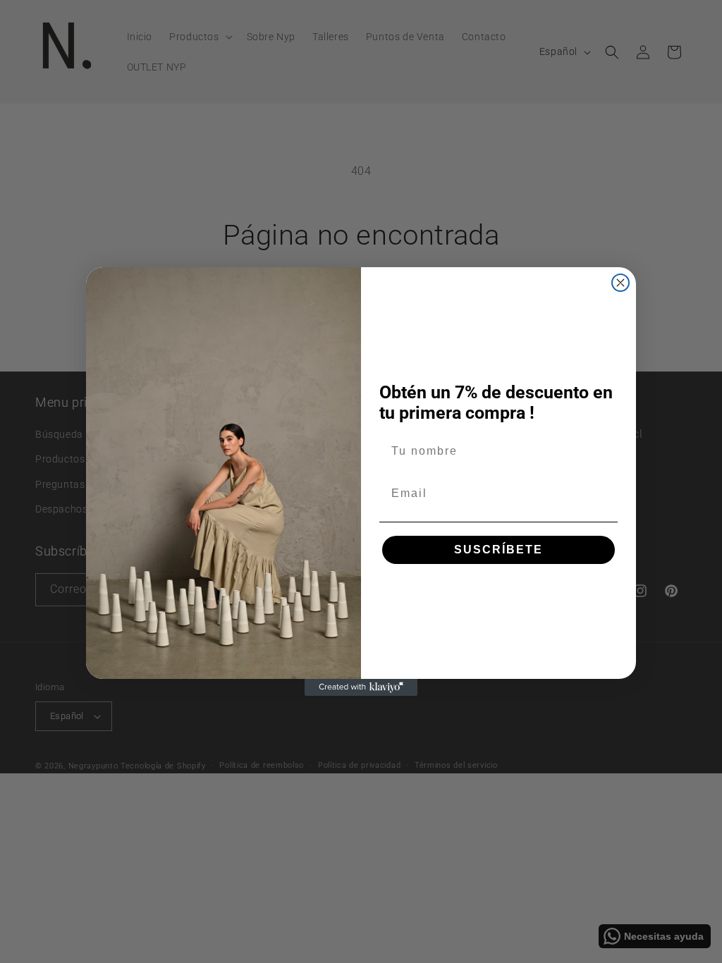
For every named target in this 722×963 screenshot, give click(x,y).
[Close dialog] (620, 282)
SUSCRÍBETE (498, 550)
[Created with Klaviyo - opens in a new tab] (361, 687)
